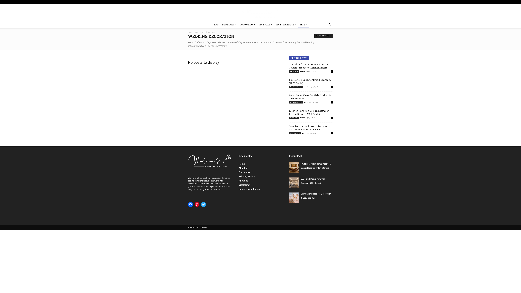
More (302, 25)
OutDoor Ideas (246, 25)
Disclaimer (244, 184)
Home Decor (264, 25)
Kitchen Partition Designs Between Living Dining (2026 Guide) (309, 112)
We (189, 178)
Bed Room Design (296, 87)
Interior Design (295, 133)
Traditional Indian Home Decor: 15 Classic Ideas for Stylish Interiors (308, 66)
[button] (329, 25)
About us (243, 168)
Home (216, 25)
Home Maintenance (285, 25)
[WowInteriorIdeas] (260, 13)
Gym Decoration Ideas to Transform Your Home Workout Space (309, 128)
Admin (302, 71)
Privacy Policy (247, 176)
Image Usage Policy (249, 189)
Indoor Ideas (228, 25)
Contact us (244, 172)
